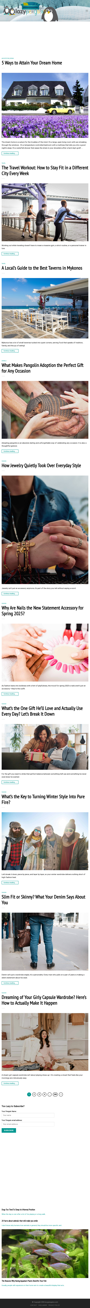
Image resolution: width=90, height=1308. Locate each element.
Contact (33, 1305)
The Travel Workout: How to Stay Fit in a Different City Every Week (45, 170)
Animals (4, 361)
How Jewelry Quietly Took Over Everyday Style (41, 465)
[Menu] (87, 11)
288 (55, 1094)
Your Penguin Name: (9, 1111)
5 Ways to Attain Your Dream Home (32, 62)
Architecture (6, 58)
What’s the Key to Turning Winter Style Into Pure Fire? (43, 799)
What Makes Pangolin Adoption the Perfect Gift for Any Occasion (42, 368)
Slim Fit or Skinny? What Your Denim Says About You (43, 899)
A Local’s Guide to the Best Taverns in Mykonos (42, 268)
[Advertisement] (45, 38)
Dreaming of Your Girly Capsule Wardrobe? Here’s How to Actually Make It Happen (44, 1000)
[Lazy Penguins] (24, 10)
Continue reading (10, 153)
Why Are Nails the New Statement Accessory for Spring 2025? (43, 610)
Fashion (4, 461)
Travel (4, 163)
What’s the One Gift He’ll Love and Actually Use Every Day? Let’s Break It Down (42, 711)
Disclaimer (43, 1305)
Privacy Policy (54, 1305)
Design (12, 58)
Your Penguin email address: (12, 1120)
